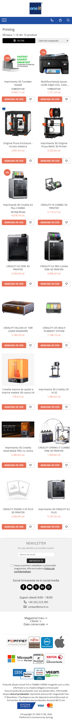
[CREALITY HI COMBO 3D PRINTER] (54, 185)
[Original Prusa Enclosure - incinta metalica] (18, 123)
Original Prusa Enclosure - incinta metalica (18, 145)
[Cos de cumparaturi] (60, 20)
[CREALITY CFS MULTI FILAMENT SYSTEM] (54, 308)
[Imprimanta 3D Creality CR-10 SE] (54, 369)
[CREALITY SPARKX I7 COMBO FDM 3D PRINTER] (54, 429)
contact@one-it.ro (37, 606)
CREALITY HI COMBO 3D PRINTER (54, 206)
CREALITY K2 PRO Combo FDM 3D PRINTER (54, 268)
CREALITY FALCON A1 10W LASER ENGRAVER (18, 329)
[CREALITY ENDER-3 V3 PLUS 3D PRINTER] (18, 489)
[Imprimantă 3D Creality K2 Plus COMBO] (18, 185)
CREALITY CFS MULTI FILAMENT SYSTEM (54, 329)
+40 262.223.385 (37, 602)
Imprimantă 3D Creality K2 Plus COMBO (18, 206)
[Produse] (5, 21)
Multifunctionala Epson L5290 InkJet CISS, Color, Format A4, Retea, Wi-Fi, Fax (54, 83)
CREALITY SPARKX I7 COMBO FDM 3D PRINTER (54, 449)
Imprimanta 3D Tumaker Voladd (18, 83)
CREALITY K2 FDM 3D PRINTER (18, 268)
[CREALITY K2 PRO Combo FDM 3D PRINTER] (54, 246)
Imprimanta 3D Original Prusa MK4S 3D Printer (54, 145)
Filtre (20, 40)
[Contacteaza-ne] (52, 20)
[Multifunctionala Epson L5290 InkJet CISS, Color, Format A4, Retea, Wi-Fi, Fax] (54, 63)
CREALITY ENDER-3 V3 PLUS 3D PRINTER (18, 511)
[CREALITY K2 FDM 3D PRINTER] (18, 246)
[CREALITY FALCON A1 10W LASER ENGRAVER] (18, 308)
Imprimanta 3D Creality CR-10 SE (54, 391)
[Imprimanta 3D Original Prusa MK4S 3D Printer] (54, 123)
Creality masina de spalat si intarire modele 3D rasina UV (18, 391)
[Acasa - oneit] (36, 8)
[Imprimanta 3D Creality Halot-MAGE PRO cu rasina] (18, 429)
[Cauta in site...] (68, 20)
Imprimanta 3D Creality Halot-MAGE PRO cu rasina (18, 449)
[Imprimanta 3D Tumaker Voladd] (18, 63)
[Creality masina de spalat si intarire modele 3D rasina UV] (18, 369)
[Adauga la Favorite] (30, 99)
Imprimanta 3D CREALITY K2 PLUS (54, 511)
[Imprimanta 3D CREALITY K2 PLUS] (54, 489)
